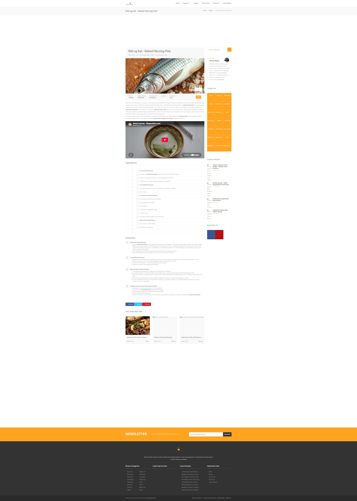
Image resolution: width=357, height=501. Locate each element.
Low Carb (219, 95)
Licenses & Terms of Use (209, 498)
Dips (227, 137)
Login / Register (227, 3)
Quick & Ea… (142, 474)
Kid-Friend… (130, 477)
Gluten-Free (219, 146)
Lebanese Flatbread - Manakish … (191, 490)
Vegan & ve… (142, 472)
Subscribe (227, 434)
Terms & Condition (197, 498)
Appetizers (211, 112)
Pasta (141, 490)
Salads (129, 490)
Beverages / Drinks (211, 146)
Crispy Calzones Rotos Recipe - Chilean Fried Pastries (220, 166)
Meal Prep (227, 120)
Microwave (130, 474)
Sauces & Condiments (219, 112)
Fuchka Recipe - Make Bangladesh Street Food (221, 183)
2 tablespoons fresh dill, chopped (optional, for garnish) (155, 181)
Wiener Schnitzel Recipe (163, 337)
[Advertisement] (178, 32)
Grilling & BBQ (219, 137)
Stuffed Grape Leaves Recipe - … (190, 472)
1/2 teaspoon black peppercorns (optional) (151, 217)
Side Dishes (219, 129)
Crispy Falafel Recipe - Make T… (190, 482)
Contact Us (216, 3)
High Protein (131, 55)
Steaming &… (130, 479)
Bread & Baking (227, 146)
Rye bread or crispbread (146, 227)
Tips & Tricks (205, 3)
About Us (228, 498)
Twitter (139, 304)
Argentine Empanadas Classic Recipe (220, 211)
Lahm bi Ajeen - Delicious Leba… (190, 477)
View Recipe (216, 170)
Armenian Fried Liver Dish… (137, 337)
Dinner (219, 120)
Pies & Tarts (227, 129)
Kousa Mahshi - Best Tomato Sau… (191, 479)
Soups (211, 95)
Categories (186, 3)
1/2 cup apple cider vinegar (147, 202)
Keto (227, 112)
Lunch (141, 482)
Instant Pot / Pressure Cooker (211, 120)
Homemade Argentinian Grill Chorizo (221, 199)
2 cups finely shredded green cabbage (150, 199)
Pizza (211, 104)
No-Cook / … (130, 472)
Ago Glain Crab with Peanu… (191, 337)
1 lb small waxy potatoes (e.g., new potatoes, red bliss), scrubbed (158, 188)
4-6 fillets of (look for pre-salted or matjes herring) (159, 174)
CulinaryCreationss (151, 498)
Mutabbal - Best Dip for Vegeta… (190, 487)
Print (198, 97)
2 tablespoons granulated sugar (148, 209)
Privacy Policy (221, 498)
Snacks (141, 485)
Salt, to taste (143, 192)
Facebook (130, 304)
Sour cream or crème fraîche (148, 224)
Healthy (211, 129)
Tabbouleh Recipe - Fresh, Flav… (190, 485)
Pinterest (147, 304)
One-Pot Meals (211, 137)
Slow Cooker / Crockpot (219, 104)
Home (177, 3)
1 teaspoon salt (144, 213)
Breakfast (130, 485)
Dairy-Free (130, 482)
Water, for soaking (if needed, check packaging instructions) (156, 178)
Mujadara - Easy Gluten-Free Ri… (190, 474)
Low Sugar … (142, 477)
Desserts (129, 487)
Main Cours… (142, 487)
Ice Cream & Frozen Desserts (227, 104)
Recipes (196, 3)
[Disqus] (165, 371)
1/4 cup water (143, 206)
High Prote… (142, 479)
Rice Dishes (227, 95)
